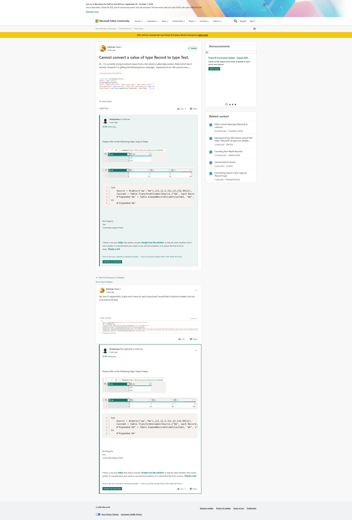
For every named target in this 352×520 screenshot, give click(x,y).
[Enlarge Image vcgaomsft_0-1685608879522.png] (134, 155)
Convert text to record (225, 162)
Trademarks (251, 508)
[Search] (235, 21)
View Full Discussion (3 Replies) (111, 277)
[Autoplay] (226, 104)
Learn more (203, 35)
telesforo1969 (234, 155)
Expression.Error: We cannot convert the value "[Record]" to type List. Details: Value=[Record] (233, 139)
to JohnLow (125, 119)
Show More (107, 101)
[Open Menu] (254, 29)
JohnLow (111, 47)
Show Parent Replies (104, 281)
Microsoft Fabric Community (106, 29)
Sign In (252, 21)
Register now (92, 11)
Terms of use (238, 508)
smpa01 (229, 165)
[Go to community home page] (112, 21)
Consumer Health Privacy (131, 514)
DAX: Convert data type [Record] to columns (231, 125)
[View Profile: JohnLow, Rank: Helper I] (102, 48)
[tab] (229, 104)
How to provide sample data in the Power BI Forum (161, 256)
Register (243, 21)
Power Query (138, 29)
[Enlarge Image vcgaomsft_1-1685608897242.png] (148, 173)
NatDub (229, 144)
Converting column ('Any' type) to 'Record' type (231, 174)
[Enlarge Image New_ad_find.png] (148, 325)
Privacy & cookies (223, 508)
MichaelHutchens (233, 179)
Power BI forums (125, 29)
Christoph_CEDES (235, 130)
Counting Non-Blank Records (228, 151)
